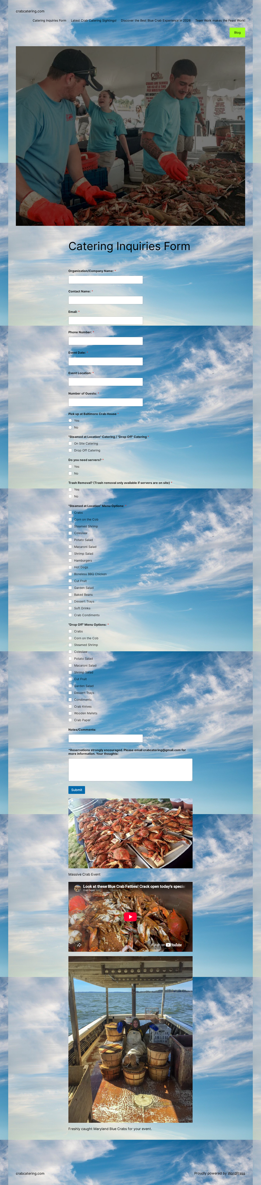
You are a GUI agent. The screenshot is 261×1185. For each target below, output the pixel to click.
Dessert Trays (84, 601)
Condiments (83, 699)
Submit (76, 790)
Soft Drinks (82, 608)
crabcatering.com (30, 11)
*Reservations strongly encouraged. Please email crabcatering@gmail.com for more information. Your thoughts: (127, 752)
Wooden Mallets (85, 713)
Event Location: (81, 373)
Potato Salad (83, 540)
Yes (76, 420)
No (76, 427)
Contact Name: (80, 291)
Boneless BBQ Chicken (90, 574)
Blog (237, 32)
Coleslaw (80, 533)
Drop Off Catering (87, 450)
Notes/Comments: (82, 729)
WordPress (236, 1173)
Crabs (78, 512)
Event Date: (78, 352)
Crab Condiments (87, 615)
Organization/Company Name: (92, 271)
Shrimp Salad (83, 553)
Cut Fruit (80, 581)
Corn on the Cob (86, 519)
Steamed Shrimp (86, 526)
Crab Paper (82, 720)
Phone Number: (81, 332)
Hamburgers (83, 560)
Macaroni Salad (85, 547)
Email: (74, 312)
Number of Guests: (83, 393)
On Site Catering (86, 443)
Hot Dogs (81, 567)
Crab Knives (83, 706)
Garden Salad (84, 588)
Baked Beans (83, 595)
